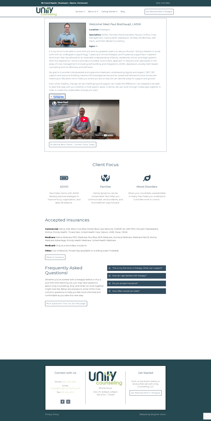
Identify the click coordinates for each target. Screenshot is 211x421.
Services (79, 12)
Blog (123, 12)
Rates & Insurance (55, 257)
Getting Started (108, 12)
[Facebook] (63, 402)
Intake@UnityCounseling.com (65, 388)
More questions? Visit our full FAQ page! (66, 304)
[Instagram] (68, 402)
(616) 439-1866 (69, 382)
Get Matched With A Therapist (159, 12)
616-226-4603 (67, 392)
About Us (92, 12)
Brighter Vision (158, 414)
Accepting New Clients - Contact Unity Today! (72, 145)
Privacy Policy (52, 414)
